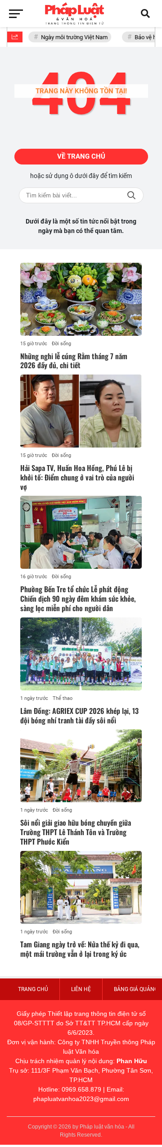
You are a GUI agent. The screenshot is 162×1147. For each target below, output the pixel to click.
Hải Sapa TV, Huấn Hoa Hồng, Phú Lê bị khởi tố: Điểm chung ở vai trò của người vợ (77, 477)
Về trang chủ (81, 156)
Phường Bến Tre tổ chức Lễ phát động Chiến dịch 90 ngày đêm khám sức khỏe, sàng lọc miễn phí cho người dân (78, 598)
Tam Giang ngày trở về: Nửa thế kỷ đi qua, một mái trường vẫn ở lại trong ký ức (80, 949)
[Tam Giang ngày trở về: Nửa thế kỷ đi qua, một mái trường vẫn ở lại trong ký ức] (81, 887)
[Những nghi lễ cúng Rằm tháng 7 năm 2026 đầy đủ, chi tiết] (81, 299)
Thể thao (62, 698)
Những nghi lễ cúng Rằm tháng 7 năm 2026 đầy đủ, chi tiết (73, 361)
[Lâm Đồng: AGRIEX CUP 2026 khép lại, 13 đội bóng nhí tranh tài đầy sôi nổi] (81, 653)
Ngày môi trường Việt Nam (71, 37)
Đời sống (61, 344)
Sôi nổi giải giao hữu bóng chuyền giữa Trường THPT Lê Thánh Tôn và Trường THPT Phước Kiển (75, 832)
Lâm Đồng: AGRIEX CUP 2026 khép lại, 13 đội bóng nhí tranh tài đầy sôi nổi (79, 715)
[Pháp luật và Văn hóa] (81, 13)
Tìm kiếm (131, 195)
